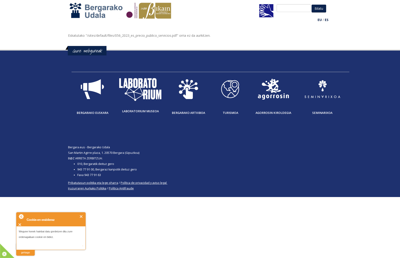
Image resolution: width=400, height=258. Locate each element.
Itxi (81, 216)
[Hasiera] (122, 13)
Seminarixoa (322, 113)
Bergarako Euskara (92, 113)
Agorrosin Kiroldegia (273, 113)
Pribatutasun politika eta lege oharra (93, 183)
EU (320, 20)
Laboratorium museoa (140, 111)
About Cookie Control (21, 216)
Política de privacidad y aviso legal (144, 183)
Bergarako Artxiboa (188, 113)
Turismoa (230, 113)
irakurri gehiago (25, 249)
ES (326, 20)
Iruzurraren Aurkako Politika (87, 188)
